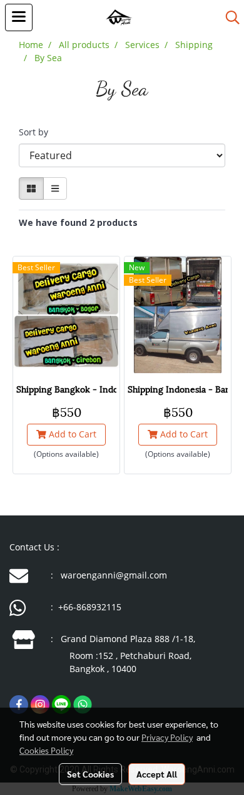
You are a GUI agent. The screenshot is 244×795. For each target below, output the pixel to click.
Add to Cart (71, 434)
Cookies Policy (46, 750)
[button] (228, 17)
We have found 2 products (78, 222)
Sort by (37, 132)
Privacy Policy (167, 737)
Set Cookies (90, 773)
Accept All (156, 773)
